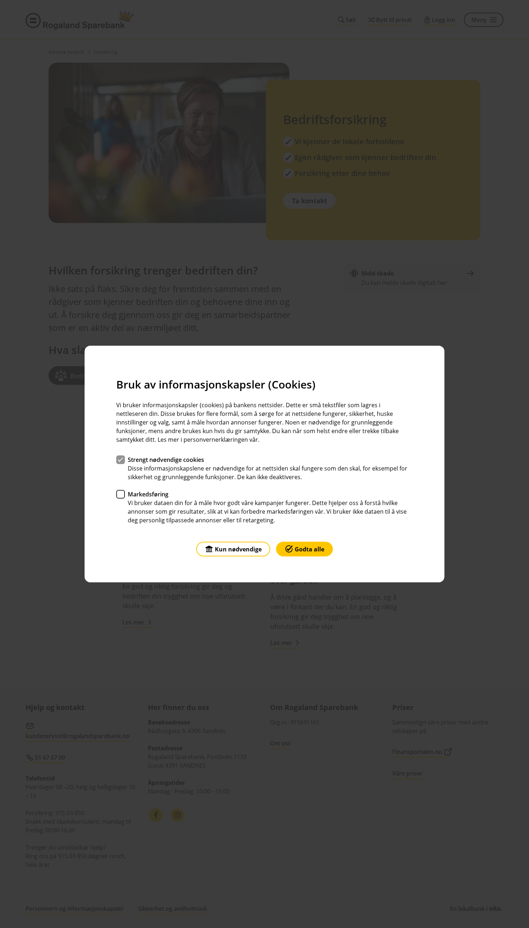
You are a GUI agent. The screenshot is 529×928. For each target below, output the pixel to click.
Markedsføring (148, 494)
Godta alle (309, 549)
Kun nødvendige (238, 549)
